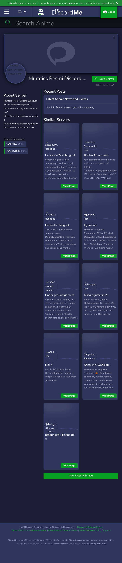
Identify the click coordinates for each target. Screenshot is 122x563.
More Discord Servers (80, 475)
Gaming (15, 144)
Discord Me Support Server (89, 527)
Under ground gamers (59, 295)
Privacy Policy (54, 530)
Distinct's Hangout (57, 225)
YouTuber (16, 151)
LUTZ (48, 365)
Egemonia (90, 225)
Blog (99, 530)
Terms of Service (70, 530)
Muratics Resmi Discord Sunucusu (67, 78)
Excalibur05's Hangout (60, 155)
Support (106, 530)
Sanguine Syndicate (97, 365)
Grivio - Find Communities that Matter (29, 530)
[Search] (8, 22)
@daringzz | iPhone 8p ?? (60, 437)
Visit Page (69, 186)
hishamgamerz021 (96, 295)
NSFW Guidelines (87, 530)
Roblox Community (96, 155)
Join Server (107, 79)
